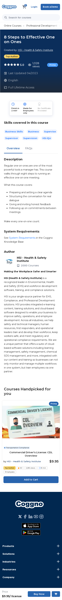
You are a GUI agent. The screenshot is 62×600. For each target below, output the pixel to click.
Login (34, 6)
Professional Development (41, 25)
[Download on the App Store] (31, 526)
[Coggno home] (9, 6)
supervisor (11, 138)
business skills (14, 131)
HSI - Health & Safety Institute (35, 50)
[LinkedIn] (30, 517)
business (33, 131)
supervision (30, 138)
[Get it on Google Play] (31, 532)
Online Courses (12, 25)
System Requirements (22, 237)
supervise (50, 131)
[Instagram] (41, 517)
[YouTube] (36, 517)
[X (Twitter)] (20, 516)
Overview (13, 148)
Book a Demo (50, 6)
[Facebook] (25, 517)
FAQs (28, 148)
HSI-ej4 (46, 138)
